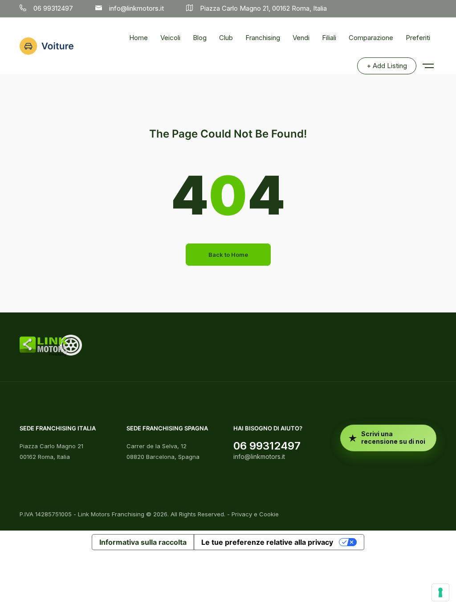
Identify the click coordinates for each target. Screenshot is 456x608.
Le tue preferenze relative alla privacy (267, 542)
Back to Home (228, 254)
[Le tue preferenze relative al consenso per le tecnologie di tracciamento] (440, 592)
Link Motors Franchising (111, 514)
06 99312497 (267, 445)
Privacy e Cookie (255, 514)
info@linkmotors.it (259, 456)
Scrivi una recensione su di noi (393, 437)
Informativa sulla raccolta (143, 542)
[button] (427, 61)
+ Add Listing (386, 65)
